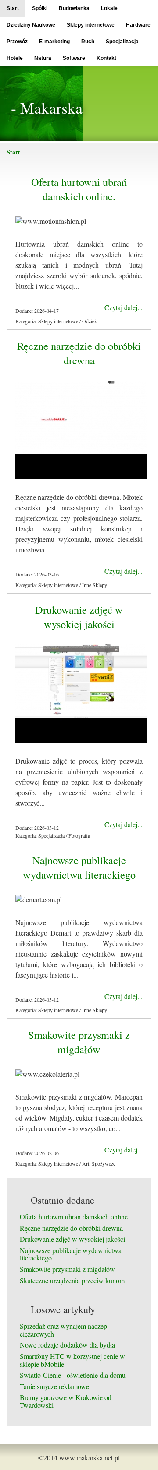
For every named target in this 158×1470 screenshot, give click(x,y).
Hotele (15, 58)
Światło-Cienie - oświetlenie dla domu (73, 1374)
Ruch (87, 41)
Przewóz (17, 41)
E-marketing (54, 41)
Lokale (109, 8)
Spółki (39, 8)
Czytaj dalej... (123, 307)
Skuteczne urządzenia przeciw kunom (72, 1280)
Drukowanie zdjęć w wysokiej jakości (79, 616)
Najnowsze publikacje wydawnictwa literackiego (79, 867)
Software (74, 58)
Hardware (138, 25)
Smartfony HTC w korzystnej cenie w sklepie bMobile (72, 1360)
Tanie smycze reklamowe (54, 1386)
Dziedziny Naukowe (31, 25)
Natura (42, 58)
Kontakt (106, 58)
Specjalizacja (122, 41)
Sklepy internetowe (91, 25)
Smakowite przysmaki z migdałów (79, 1041)
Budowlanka (74, 8)
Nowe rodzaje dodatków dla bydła (67, 1344)
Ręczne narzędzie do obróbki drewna (79, 353)
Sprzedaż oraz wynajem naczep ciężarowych (63, 1329)
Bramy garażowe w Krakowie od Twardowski (65, 1401)
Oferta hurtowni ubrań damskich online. (79, 189)
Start (13, 8)
